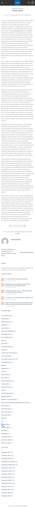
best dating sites (6, 334)
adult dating (4, 318)
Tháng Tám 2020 (6, 474)
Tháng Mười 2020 (6, 468)
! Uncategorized (5, 315)
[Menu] (2, 3)
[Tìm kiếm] (29, 3)
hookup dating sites (6, 381)
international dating (6, 393)
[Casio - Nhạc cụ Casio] (17, 3)
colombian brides (6, 362)
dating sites (4, 368)
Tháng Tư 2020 (5, 486)
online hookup (5, 427)
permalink (17, 233)
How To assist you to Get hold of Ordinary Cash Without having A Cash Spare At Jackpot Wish (19, 303)
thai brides (4, 430)
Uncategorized (5, 436)
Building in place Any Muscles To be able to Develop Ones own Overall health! (18, 284)
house (3, 390)
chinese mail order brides (8, 353)
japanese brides (5, 396)
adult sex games (6, 321)
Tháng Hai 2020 (6, 492)
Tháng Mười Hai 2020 (7, 461)
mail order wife (5, 415)
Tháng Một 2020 (6, 496)
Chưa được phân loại (17, 8)
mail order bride (5, 408)
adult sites (4, 325)
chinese (3, 349)
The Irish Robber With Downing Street (16, 279)
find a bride (4, 377)
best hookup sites (6, 337)
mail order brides (6, 412)
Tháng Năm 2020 (6, 483)
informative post (18, 31)
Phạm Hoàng (27, 15)
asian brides (4, 328)
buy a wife (4, 343)
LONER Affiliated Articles (26, 252)
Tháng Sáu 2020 (6, 480)
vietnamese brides (6, 440)
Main (2, 418)
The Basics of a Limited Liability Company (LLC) (19, 297)
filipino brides (5, 374)
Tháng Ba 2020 (5, 489)
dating (3, 365)
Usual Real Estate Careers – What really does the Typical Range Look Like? (18, 291)
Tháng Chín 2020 (6, 471)
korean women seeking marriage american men (15, 402)
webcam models (6, 443)
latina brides (4, 405)
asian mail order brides (7, 331)
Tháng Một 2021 (6, 458)
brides (3, 340)
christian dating (5, 356)
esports (3, 371)
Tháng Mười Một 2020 (7, 465)
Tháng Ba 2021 (5, 452)
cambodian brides (6, 346)
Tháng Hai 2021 (6, 455)
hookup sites (5, 384)
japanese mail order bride (8, 399)
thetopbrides (4, 433)
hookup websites (6, 387)
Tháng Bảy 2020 (6, 477)
